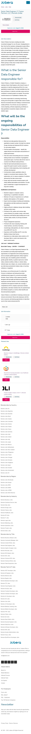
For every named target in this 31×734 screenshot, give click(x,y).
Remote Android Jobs (6, 575)
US (10, 357)
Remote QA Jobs (5, 617)
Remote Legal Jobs (6, 520)
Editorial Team (4, 678)
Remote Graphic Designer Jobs (9, 548)
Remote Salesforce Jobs (7, 624)
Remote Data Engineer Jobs (8, 545)
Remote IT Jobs (5, 518)
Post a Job (4, 692)
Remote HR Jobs (5, 515)
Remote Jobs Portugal (6, 457)
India (20, 17)
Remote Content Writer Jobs (8, 543)
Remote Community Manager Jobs (9, 540)
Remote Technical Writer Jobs (8, 561)
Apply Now (14, 31)
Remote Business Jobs (7, 500)
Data (10, 7)
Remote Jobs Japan (6, 442)
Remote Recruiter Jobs (6, 550)
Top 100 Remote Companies (8, 700)
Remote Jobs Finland (6, 426)
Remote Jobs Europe (6, 482)
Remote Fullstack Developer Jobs (9, 593)
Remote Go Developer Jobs (8, 596)
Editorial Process (5, 675)
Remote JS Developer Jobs (8, 604)
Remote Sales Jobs (6, 530)
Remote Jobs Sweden (6, 467)
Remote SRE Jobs (5, 629)
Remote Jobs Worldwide (7, 480)
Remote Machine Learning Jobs (9, 606)
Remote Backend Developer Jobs (9, 580)
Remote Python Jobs (6, 614)
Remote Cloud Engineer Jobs (8, 586)
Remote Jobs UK (5, 473)
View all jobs (6, 25)
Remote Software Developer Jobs (9, 627)
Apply (6, 360)
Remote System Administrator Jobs (10, 632)
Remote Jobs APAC (6, 485)
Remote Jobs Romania (6, 460)
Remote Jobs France (6, 429)
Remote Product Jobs (6, 528)
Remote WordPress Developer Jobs (10, 637)
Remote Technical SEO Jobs (8, 558)
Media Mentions (5, 672)
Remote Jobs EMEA (6, 487)
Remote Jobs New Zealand (7, 449)
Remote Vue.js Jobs (6, 634)
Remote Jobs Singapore (7, 462)
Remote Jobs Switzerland (7, 470)
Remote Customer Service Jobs (9, 502)
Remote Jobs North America (8, 492)
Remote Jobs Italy (5, 439)
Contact (3, 683)
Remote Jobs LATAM (6, 490)
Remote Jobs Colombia (7, 421)
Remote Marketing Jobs (7, 523)
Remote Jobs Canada (6, 419)
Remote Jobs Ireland (6, 437)
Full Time (17, 20)
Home (2, 7)
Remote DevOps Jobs (6, 588)
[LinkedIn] (5, 662)
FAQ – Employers (5, 697)
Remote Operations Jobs (7, 525)
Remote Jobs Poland (6, 455)
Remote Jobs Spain (6, 465)
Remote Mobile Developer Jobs (9, 609)
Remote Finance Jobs (6, 510)
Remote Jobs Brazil (6, 416)
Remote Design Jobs (6, 507)
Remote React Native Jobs (7, 619)
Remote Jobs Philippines (7, 452)
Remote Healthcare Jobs (7, 512)
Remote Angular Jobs (6, 578)
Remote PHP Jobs (5, 611)
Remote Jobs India (5, 434)
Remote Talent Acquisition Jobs (9, 563)
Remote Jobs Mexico (6, 444)
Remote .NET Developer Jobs (8, 570)
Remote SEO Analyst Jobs (7, 553)
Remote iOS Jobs (5, 599)
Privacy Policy (4, 723)
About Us (3, 670)
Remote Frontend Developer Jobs (9, 591)
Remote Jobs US (5, 408)
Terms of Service (13, 723)
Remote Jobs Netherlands (7, 447)
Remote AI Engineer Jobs (7, 573)
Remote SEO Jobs (5, 555)
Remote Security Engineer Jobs (9, 622)
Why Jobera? (4, 695)
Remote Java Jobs (5, 601)
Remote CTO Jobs (5, 583)
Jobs (6, 7)
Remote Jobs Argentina (7, 411)
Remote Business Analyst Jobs (9, 537)
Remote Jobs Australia (6, 413)
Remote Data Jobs (5, 505)
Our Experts (4, 680)
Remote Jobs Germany (6, 431)
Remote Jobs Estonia (6, 424)
